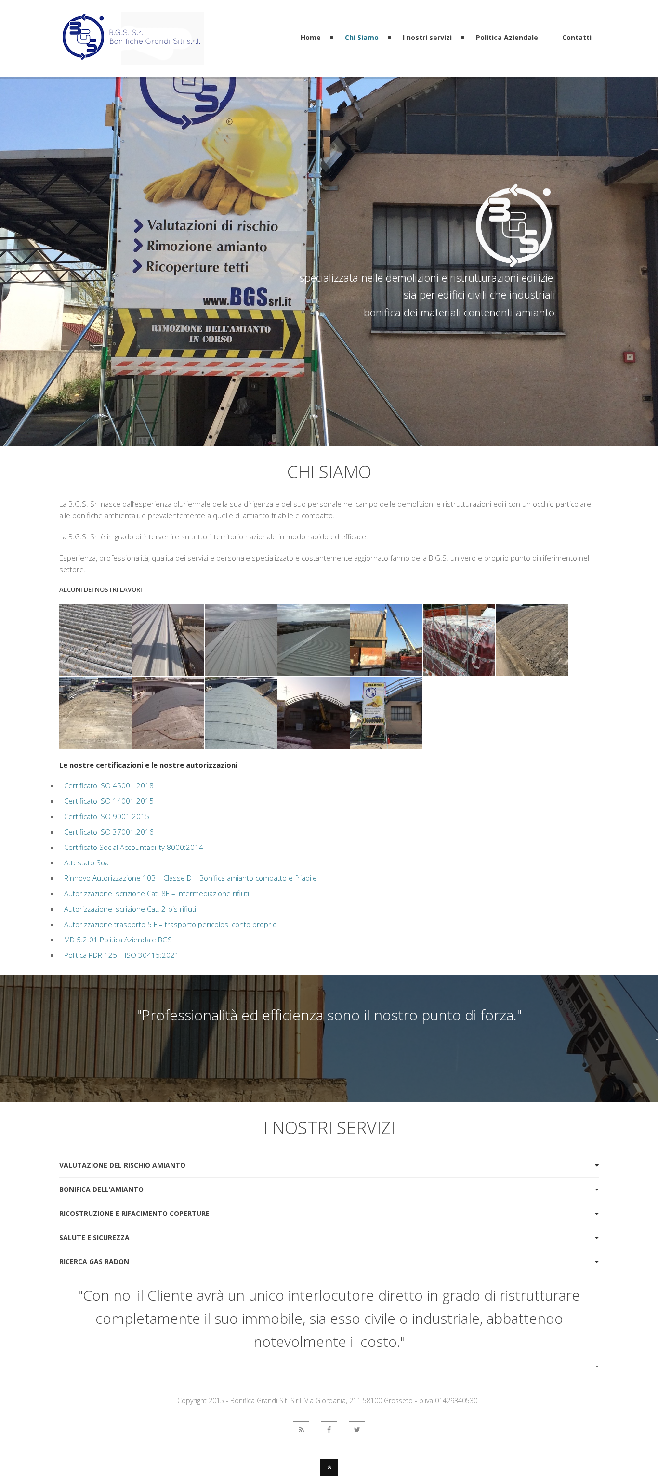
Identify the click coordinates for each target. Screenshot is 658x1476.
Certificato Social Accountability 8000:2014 (133, 847)
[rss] (301, 1429)
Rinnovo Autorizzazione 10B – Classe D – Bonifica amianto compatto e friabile (190, 878)
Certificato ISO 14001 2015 (109, 801)
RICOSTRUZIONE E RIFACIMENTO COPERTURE (134, 1213)
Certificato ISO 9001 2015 (106, 816)
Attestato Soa (86, 862)
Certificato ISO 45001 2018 (109, 785)
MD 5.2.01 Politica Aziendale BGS (118, 939)
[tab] (329, 1165)
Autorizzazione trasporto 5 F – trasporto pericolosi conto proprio (170, 924)
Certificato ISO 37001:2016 (109, 831)
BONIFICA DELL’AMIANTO (101, 1189)
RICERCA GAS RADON (94, 1261)
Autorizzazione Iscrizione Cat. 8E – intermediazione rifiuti (156, 893)
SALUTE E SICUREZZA (94, 1237)
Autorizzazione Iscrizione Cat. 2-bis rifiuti (130, 909)
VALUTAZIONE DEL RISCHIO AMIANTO (122, 1165)
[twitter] (357, 1429)
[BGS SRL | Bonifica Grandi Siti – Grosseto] (131, 59)
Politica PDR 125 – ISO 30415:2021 (121, 955)
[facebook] (329, 1429)
